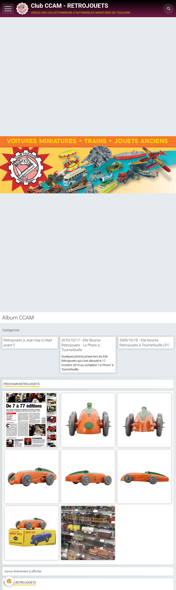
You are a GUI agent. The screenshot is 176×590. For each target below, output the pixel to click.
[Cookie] (9, 581)
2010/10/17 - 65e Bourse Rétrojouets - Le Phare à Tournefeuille (81, 345)
